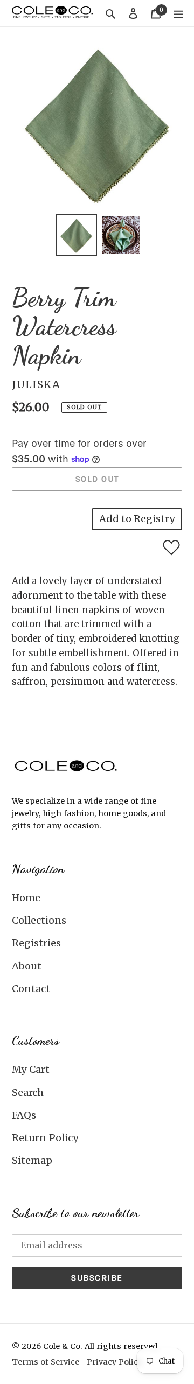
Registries (36, 943)
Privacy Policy (114, 1362)
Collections (39, 920)
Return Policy (45, 1138)
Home (26, 897)
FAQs (24, 1115)
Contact (31, 988)
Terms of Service (45, 1362)
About (26, 966)
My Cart (31, 1069)
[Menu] (178, 13)
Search (28, 1092)
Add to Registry (137, 518)
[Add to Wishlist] (171, 547)
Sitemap (32, 1160)
